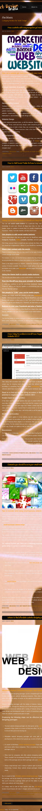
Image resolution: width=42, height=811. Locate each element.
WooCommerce (23, 433)
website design (11, 581)
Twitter (18, 240)
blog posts (23, 324)
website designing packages (27, 744)
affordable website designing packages (26, 776)
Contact (37, 141)
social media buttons (33, 324)
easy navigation (24, 151)
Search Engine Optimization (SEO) (19, 453)
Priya (12, 31)
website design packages (9, 794)
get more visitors (35, 151)
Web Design (12, 151)
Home (24, 7)
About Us (33, 7)
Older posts (7, 803)
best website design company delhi (30, 606)
